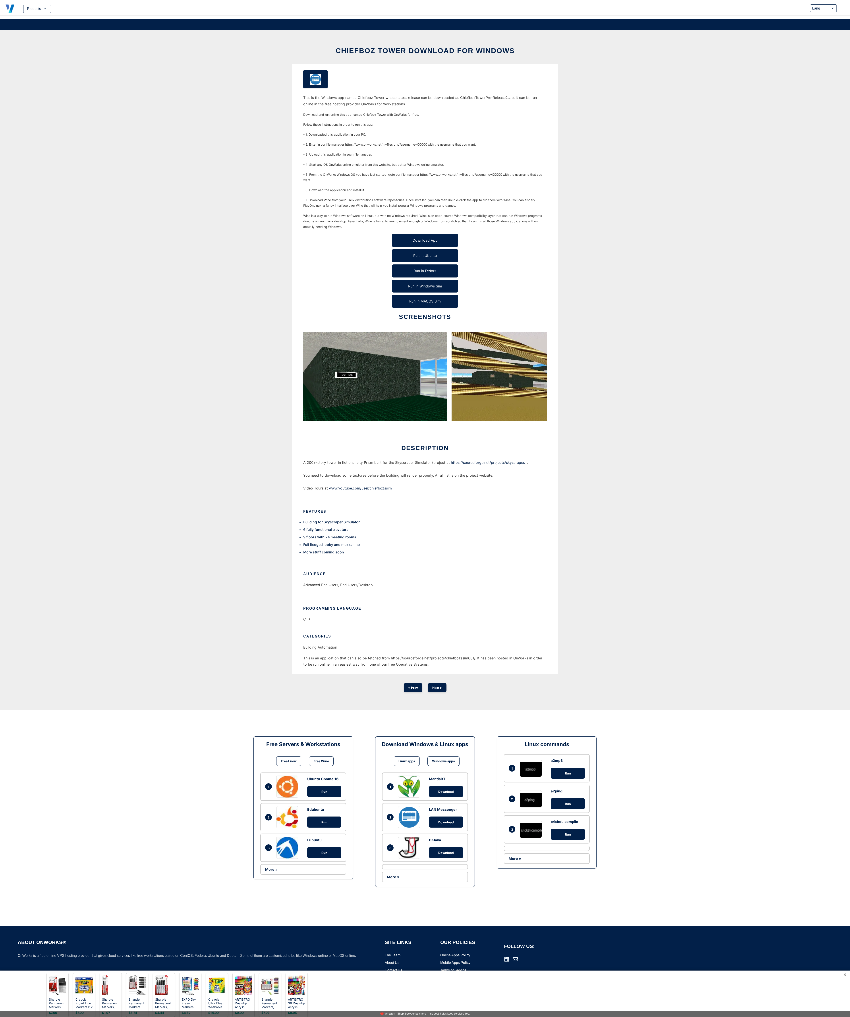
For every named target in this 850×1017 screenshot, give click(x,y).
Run (324, 792)
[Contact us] (515, 959)
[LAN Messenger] (410, 817)
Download (446, 792)
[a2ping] (532, 798)
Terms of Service (453, 970)
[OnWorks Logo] (10, 8)
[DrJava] (410, 848)
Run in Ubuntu (425, 255)
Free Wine (321, 761)
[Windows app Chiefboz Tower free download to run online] (315, 79)
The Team (392, 955)
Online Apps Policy (455, 955)
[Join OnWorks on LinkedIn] (506, 959)
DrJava (435, 840)
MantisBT (437, 779)
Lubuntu (314, 840)
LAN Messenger (443, 809)
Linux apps (406, 761)
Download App (425, 240)
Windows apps (443, 761)
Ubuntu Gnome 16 (323, 779)
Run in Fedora (425, 271)
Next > (437, 688)
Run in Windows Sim (425, 286)
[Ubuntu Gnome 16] (288, 787)
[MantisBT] (410, 787)
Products (34, 9)
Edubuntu (315, 809)
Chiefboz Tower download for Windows (425, 51)
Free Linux (289, 761)
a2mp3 (557, 760)
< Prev (413, 688)
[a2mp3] (532, 768)
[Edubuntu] (288, 817)
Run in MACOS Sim (425, 301)
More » (271, 869)
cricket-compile (564, 821)
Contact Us (393, 970)
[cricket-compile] (532, 829)
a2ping (556, 791)
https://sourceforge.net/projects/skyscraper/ (488, 462)
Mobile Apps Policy (455, 963)
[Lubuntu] (288, 848)
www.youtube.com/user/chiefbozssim (360, 488)
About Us (392, 963)
